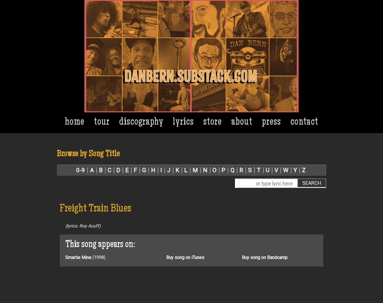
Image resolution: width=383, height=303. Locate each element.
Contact (304, 122)
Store (212, 122)
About (241, 122)
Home (74, 122)
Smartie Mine (78, 257)
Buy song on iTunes (185, 257)
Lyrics (183, 122)
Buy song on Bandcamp (265, 257)
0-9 (80, 170)
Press (271, 122)
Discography (141, 122)
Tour (102, 122)
